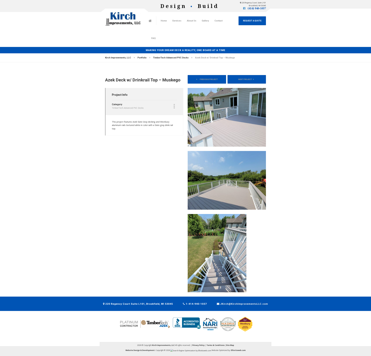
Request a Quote (252, 21)
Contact (218, 20)
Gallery (205, 20)
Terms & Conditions (216, 345)
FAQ (153, 38)
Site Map (230, 345)
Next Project (245, 79)
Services (176, 20)
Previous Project (208, 79)
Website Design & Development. (140, 350)
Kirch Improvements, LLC (163, 345)
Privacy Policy (198, 345)
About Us (191, 20)
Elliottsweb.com (238, 350)
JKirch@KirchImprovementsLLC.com (244, 303)
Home (164, 20)
